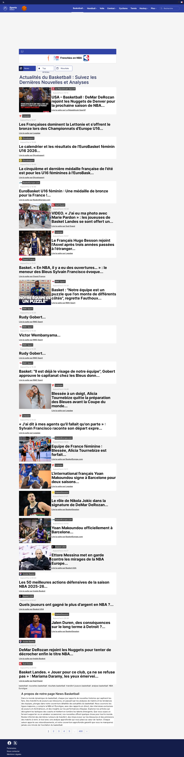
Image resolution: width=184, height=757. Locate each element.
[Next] (86, 731)
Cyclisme (123, 8)
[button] (22, 51)
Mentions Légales (14, 754)
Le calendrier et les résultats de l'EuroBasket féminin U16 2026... (67, 148)
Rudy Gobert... (32, 317)
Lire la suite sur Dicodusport (31, 155)
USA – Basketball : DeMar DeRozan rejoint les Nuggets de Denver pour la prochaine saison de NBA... (83, 101)
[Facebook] (9, 742)
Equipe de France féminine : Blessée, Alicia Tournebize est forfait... (79, 450)
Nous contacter (13, 751)
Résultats (65, 68)
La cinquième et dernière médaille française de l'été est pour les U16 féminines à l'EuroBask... (66, 170)
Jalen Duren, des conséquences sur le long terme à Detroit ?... (81, 624)
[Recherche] (161, 8)
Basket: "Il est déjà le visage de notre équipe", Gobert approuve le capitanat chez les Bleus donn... (67, 373)
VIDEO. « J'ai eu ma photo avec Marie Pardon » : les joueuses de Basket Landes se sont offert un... (82, 217)
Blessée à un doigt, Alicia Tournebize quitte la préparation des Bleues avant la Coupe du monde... (81, 399)
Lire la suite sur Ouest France (32, 276)
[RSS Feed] (4, 2)
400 (81, 731)
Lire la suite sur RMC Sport (63, 303)
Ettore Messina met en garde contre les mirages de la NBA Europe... (78, 559)
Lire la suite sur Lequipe (29, 133)
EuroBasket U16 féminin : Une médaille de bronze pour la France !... (63, 193)
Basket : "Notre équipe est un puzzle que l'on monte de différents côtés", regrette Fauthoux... (84, 294)
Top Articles (45, 69)
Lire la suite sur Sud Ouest (63, 226)
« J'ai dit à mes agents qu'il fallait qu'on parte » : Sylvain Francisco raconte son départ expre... (62, 426)
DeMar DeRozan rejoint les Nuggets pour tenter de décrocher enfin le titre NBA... (65, 651)
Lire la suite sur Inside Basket (32, 591)
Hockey (143, 8)
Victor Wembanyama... (39, 335)
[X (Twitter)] (15, 742)
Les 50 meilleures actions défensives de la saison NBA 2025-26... (64, 584)
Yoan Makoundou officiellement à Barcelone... (82, 530)
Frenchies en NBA (71, 57)
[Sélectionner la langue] (180, 2)
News (26, 68)
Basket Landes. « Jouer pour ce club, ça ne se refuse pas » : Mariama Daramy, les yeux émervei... (67, 674)
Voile (102, 8)
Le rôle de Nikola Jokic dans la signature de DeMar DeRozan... (80, 502)
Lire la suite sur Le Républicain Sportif (69, 110)
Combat (111, 8)
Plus (153, 8)
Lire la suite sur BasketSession (65, 509)
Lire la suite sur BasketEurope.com (34, 200)
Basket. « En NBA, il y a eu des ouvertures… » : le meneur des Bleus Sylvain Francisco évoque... (63, 269)
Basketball (78, 8)
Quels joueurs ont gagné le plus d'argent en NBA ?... (66, 604)
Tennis (134, 8)
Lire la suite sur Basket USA (64, 568)
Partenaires (11, 748)
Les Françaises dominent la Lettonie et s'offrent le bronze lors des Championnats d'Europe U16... (64, 126)
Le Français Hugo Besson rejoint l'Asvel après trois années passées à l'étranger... (83, 244)
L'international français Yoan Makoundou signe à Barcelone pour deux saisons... (84, 477)
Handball (91, 8)
